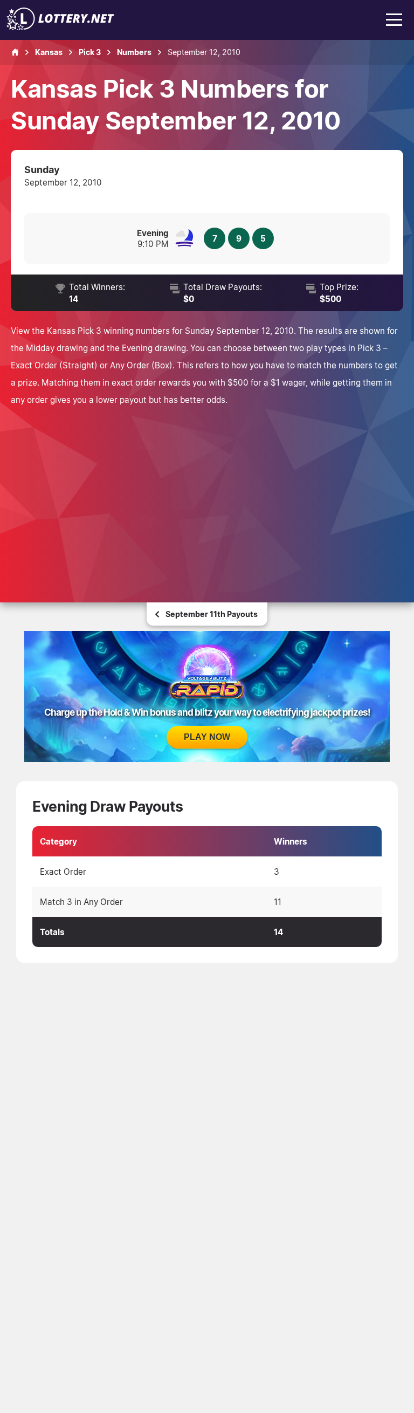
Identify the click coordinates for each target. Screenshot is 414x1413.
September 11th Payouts (211, 614)
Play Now (207, 737)
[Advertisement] (207, 489)
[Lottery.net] (60, 27)
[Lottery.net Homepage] (15, 52)
